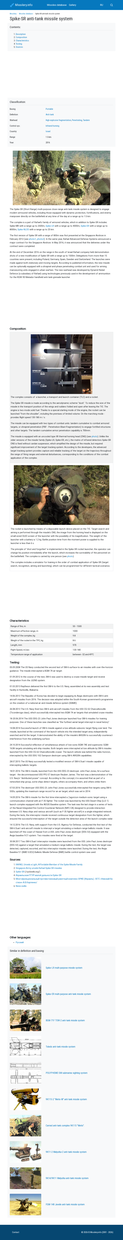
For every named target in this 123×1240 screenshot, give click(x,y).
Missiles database (57, 5)
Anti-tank (50, 114)
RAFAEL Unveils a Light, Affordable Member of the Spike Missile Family (49, 864)
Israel (48, 131)
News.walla (21, 886)
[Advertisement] (61, 302)
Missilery (13, 14)
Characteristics (22, 40)
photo (95, 436)
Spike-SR (20, 872)
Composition (21, 37)
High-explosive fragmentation (58, 120)
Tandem (86, 120)
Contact (15, 1232)
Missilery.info (23, 5)
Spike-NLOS (23, 229)
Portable (49, 109)
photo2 (40, 239)
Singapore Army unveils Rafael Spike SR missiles (39, 868)
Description (21, 34)
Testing (19, 44)
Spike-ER (85, 226)
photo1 (32, 239)
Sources (19, 47)
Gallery (72, 5)
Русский (20, 942)
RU (101, 5)
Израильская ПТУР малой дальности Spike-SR (39, 875)
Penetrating (77, 120)
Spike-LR (50, 226)
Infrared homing (52, 126)
